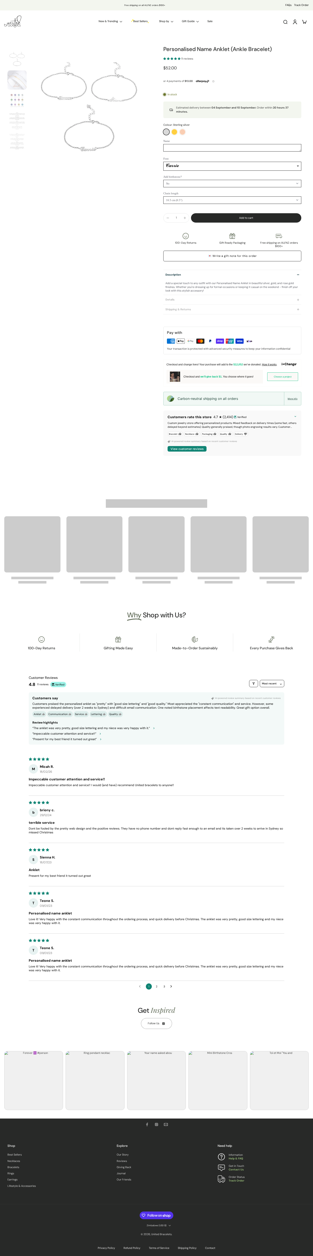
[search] (285, 21)
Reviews (122, 1161)
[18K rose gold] (182, 132)
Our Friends (124, 1179)
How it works (269, 364)
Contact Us (236, 1169)
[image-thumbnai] (17, 59)
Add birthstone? (172, 176)
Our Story (123, 1154)
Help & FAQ (236, 1158)
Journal (121, 1173)
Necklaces (13, 1161)
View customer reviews (187, 449)
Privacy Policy (106, 1248)
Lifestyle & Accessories (21, 1185)
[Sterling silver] (166, 132)
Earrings (12, 1179)
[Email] (166, 1124)
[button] (172, 58)
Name (166, 141)
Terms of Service (159, 1248)
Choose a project (282, 376)
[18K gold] (174, 132)
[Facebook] (147, 1124)
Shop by (164, 21)
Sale (209, 21)
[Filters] (253, 683)
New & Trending (108, 21)
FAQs (288, 5)
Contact (210, 1248)
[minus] (168, 218)
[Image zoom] (89, 110)
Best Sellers (14, 1154)
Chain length (170, 193)
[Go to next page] (172, 987)
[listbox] (232, 166)
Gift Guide (188, 21)
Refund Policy (131, 1248)
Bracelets (13, 1167)
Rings (10, 1173)
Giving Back (124, 1167)
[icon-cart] (304, 22)
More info (292, 398)
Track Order (301, 5)
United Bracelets (161, 1234)
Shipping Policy (187, 1248)
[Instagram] (156, 1124)
